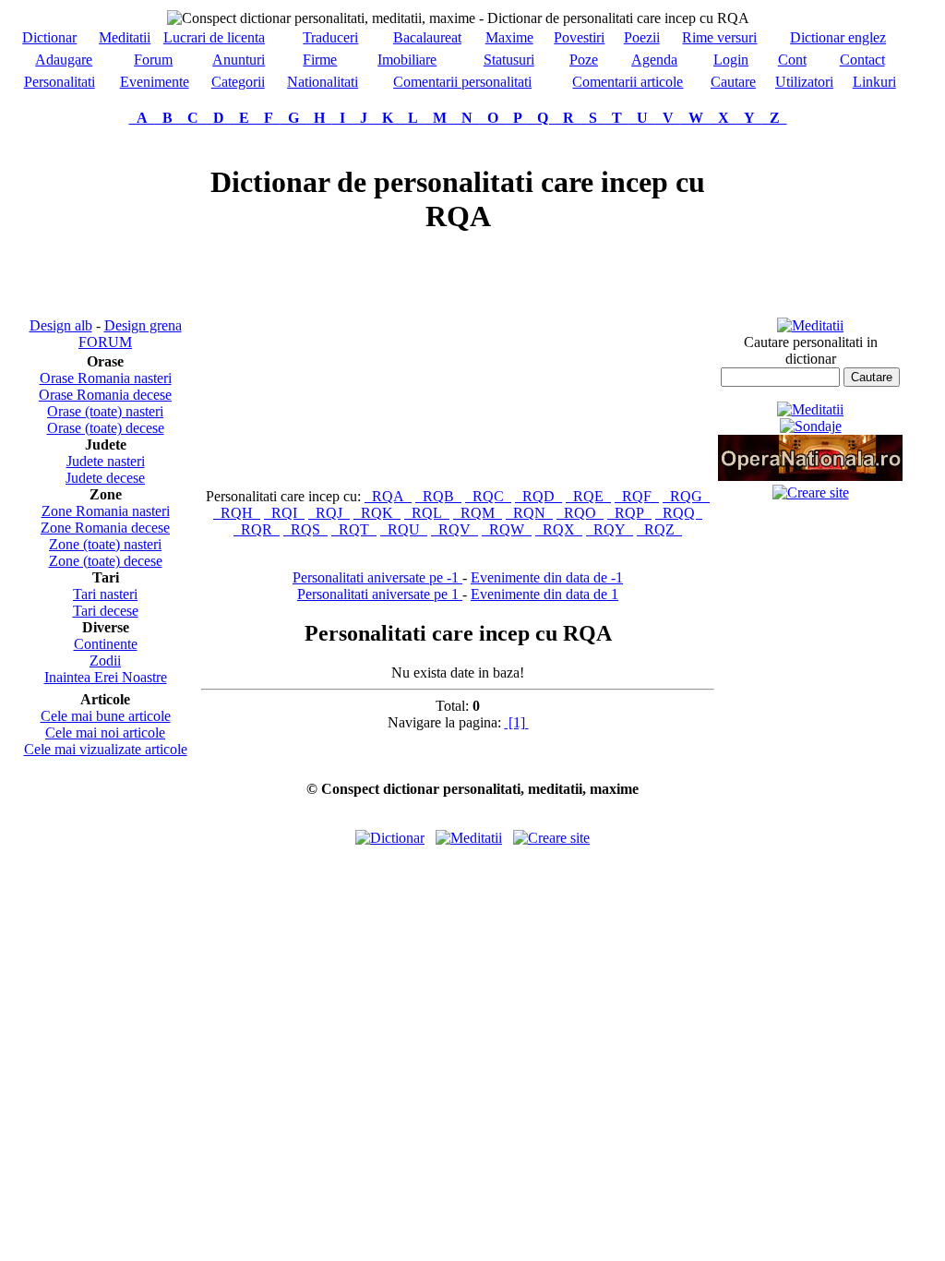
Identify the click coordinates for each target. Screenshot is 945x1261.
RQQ (678, 513)
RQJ (329, 513)
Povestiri (579, 37)
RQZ (659, 529)
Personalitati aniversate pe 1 (379, 594)
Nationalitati (322, 82)
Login (730, 59)
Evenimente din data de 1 (544, 594)
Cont (792, 59)
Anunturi (238, 59)
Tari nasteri (105, 594)
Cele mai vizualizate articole (105, 749)
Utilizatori (804, 82)
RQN (529, 513)
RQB (438, 496)
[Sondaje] (811, 426)
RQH (236, 513)
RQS (305, 529)
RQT (354, 529)
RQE (588, 496)
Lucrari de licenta (214, 37)
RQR (256, 529)
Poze (583, 59)
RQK (377, 513)
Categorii (238, 82)
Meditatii (124, 37)
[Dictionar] (390, 838)
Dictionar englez (838, 37)
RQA (388, 496)
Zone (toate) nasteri (105, 544)
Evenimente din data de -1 (547, 577)
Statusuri (509, 59)
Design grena (143, 325)
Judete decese (105, 478)
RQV (454, 529)
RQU (403, 529)
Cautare (733, 82)
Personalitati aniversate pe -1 (377, 577)
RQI (284, 513)
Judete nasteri (105, 461)
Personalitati (59, 82)
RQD (538, 496)
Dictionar (49, 37)
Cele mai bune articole (106, 716)
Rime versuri (719, 37)
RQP (629, 513)
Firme (320, 59)
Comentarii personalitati (462, 82)
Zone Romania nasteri (106, 511)
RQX (558, 529)
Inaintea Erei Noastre (105, 677)
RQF (637, 496)
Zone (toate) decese (105, 561)
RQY (609, 529)
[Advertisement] (105, 221)
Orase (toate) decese (105, 428)
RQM (477, 513)
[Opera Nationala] (810, 476)
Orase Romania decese (105, 394)
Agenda (654, 59)
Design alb (61, 325)
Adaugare (63, 59)
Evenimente (154, 82)
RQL (426, 513)
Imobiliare (407, 59)
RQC (488, 496)
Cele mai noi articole (105, 732)
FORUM (105, 342)
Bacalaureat (427, 37)
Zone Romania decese (105, 527)
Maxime (509, 37)
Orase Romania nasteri (106, 378)
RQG (686, 496)
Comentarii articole (627, 82)
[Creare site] (810, 492)
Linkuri (874, 82)
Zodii (105, 660)
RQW (507, 529)
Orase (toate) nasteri (105, 411)
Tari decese (105, 610)
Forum (153, 59)
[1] (517, 722)
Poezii (642, 37)
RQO (580, 513)
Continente (106, 644)
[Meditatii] (810, 325)
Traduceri (330, 37)
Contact (862, 59)
